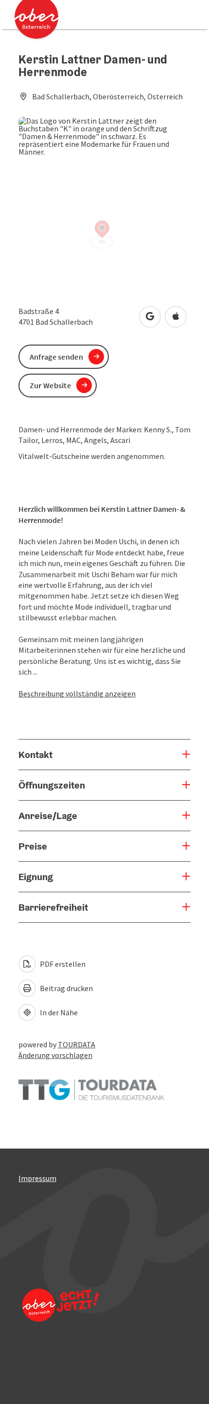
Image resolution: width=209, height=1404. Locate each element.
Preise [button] (32, 846)
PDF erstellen (62, 964)
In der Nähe (58, 1012)
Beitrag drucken (65, 988)
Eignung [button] (35, 876)
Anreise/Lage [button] (47, 815)
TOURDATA (76, 1044)
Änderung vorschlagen (55, 1055)
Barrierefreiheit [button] (53, 907)
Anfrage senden (56, 357)
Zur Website (50, 385)
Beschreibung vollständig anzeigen (77, 693)
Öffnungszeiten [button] (51, 785)
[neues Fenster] (91, 1085)
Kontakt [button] (35, 754)
